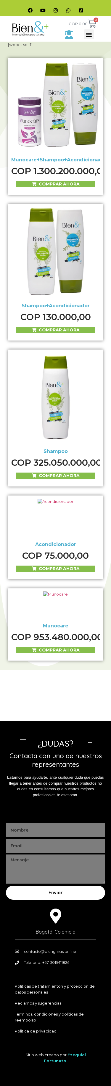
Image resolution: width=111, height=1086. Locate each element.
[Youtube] (43, 10)
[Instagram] (55, 10)
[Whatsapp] (68, 10)
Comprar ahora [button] (59, 184)
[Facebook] (30, 10)
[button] (89, 34)
